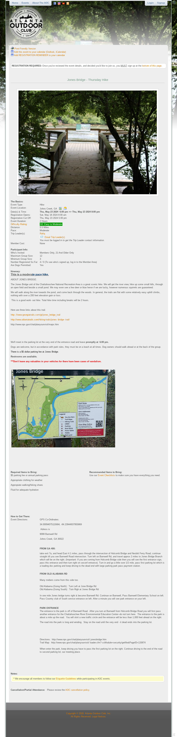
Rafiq (42, 233)
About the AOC (40, 3)
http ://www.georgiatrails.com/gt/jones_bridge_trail (35, 314)
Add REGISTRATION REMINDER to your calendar (39, 55)
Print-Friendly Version (25, 48)
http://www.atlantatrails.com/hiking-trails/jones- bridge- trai (39, 319)
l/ (69, 319)
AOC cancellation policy (77, 690)
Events (25, 3)
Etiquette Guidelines (66, 678)
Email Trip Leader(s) (54, 237)
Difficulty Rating (19, 224)
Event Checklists (106, 475)
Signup (161, 3)
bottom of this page (151, 65)
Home (15, 3)
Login (150, 3)
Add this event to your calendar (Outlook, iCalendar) (39, 52)
